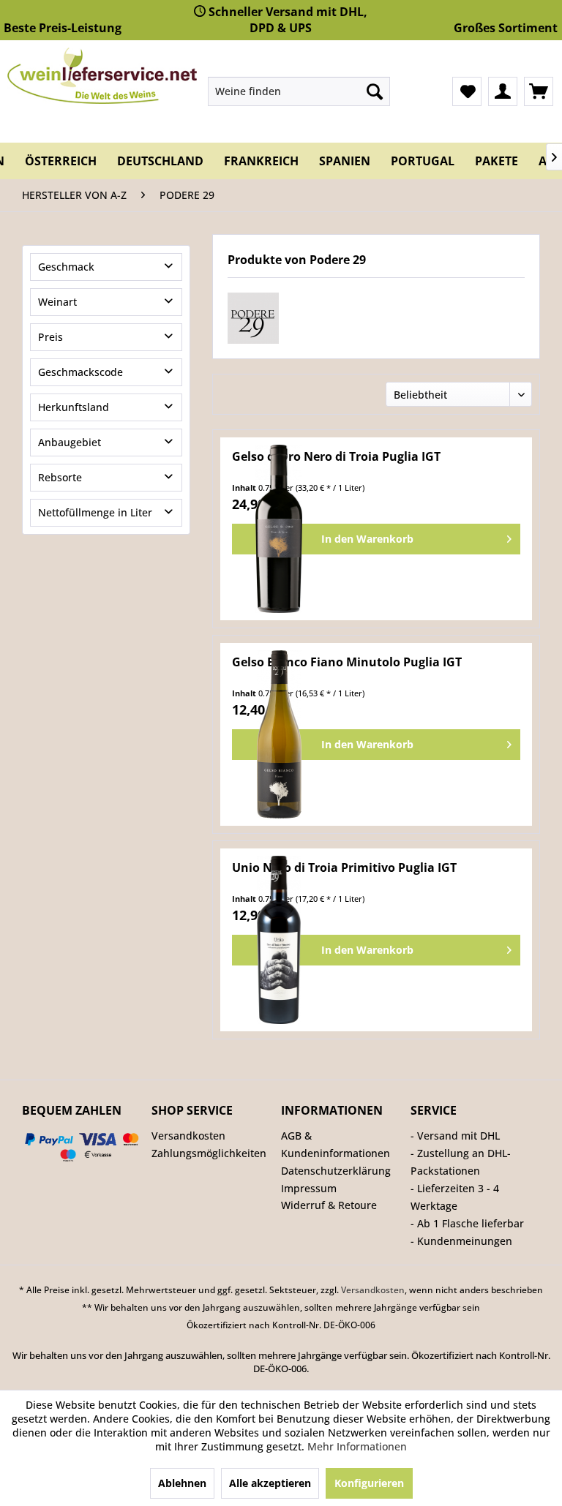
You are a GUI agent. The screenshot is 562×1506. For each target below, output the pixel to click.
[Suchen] (374, 91)
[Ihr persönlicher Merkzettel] (467, 91)
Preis (50, 337)
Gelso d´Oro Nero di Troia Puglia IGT (336, 456)
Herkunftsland (73, 407)
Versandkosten (188, 1135)
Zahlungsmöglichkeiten (208, 1153)
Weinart (57, 302)
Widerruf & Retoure (329, 1205)
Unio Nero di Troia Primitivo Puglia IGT (344, 868)
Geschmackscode (80, 372)
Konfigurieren (369, 1483)
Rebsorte (60, 477)
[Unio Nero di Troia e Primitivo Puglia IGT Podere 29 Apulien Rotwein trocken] (278, 939)
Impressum (309, 1188)
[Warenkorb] (538, 91)
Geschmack (66, 267)
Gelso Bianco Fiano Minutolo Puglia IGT (347, 662)
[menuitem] (299, 91)
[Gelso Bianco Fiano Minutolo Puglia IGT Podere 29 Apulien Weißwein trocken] (278, 734)
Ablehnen (182, 1483)
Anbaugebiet (69, 442)
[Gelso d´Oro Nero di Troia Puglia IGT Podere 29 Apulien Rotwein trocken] (278, 528)
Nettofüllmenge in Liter (95, 512)
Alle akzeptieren (270, 1483)
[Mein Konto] (502, 91)
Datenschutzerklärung (336, 1171)
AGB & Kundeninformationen (335, 1144)
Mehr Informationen (357, 1446)
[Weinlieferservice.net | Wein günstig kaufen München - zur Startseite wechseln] (102, 76)
